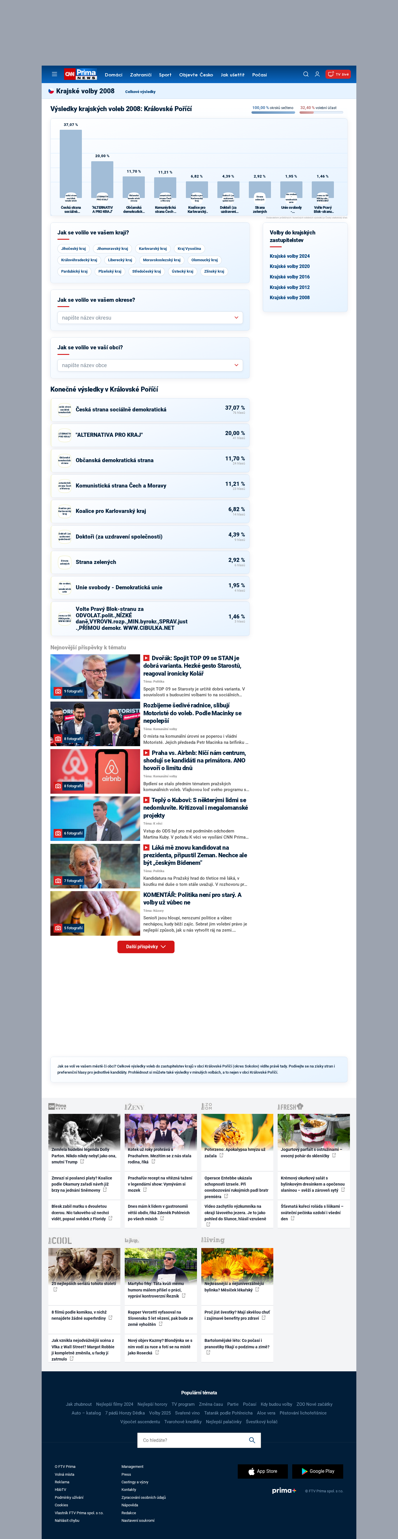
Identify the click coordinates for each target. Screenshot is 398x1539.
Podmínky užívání (69, 1497)
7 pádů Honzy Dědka (125, 1413)
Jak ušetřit (233, 75)
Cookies (61, 1505)
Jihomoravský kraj (112, 248)
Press (126, 1474)
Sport (165, 75)
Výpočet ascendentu (140, 1421)
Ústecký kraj (182, 271)
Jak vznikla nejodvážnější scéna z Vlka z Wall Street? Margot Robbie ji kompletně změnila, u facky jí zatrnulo (83, 1349)
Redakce (128, 1513)
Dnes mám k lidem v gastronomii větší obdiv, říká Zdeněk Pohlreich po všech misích (159, 1212)
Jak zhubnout (79, 1404)
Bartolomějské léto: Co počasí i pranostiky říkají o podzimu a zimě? (237, 1343)
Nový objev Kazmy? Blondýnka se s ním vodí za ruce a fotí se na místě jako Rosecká (160, 1346)
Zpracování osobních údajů (143, 1497)
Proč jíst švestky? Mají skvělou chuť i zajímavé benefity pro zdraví (237, 1315)
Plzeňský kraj (109, 271)
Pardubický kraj (74, 271)
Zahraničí (141, 75)
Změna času (211, 1404)
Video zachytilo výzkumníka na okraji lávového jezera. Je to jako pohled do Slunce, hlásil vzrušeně (235, 1212)
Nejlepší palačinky (224, 1421)
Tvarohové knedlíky (183, 1421)
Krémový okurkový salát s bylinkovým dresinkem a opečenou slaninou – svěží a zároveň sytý (313, 1184)
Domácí (113, 75)
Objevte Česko (196, 75)
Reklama (62, 1482)
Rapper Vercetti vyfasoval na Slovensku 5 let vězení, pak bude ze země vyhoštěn (160, 1318)
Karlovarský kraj (153, 248)
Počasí (259, 75)
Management (132, 1466)
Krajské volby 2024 (290, 256)
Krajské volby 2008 (290, 297)
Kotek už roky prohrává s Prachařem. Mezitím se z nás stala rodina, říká (159, 1155)
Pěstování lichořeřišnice (303, 1413)
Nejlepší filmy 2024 (114, 1404)
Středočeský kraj (146, 271)
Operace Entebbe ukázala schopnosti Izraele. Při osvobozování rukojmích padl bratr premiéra (236, 1187)
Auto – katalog (86, 1413)
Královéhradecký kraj (79, 260)
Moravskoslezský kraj (161, 260)
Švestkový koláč (262, 1421)
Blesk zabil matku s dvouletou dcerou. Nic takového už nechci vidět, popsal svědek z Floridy (80, 1212)
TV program (183, 1404)
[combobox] (148, 318)
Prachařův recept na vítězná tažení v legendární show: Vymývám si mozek (160, 1184)
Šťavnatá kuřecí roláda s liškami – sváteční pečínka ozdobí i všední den (312, 1212)
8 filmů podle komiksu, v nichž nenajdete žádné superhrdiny (79, 1315)
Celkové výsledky (140, 92)
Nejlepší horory (152, 1404)
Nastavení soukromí (137, 1520)
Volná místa (64, 1474)
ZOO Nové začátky (314, 1404)
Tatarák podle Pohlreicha (228, 1413)
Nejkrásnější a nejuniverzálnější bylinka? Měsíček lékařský (234, 1286)
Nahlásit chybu (67, 1520)
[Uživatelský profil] (317, 74)
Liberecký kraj (120, 260)
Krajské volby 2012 (290, 287)
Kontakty (128, 1489)
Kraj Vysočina (189, 248)
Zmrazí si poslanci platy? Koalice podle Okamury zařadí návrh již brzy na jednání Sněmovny (82, 1184)
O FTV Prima (65, 1466)
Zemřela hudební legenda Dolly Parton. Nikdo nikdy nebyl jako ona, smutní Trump (84, 1155)
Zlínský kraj (214, 271)
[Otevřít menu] (54, 74)
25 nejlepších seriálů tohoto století (84, 1283)
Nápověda (129, 1505)
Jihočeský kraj (73, 248)
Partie (233, 1404)
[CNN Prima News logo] (80, 74)
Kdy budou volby (276, 1404)
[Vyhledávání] (305, 74)
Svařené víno (187, 1413)
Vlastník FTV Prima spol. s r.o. (79, 1513)
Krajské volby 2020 (290, 266)
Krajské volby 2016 (290, 277)
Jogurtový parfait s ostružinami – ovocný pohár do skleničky (311, 1152)
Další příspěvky (142, 946)
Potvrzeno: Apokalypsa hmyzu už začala (235, 1152)
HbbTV (60, 1489)
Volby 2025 (160, 1413)
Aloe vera (266, 1413)
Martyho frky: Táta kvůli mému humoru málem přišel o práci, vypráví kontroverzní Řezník (156, 1289)
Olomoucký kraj (204, 260)
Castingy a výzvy (134, 1482)
